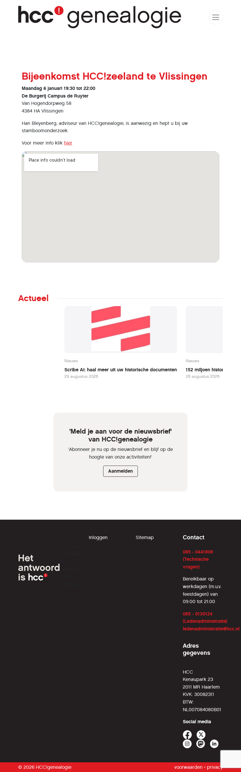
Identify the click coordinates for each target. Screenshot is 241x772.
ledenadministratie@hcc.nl (211, 629)
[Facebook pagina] (187, 734)
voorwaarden (188, 767)
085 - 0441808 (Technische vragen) (198, 559)
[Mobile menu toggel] (216, 17)
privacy (215, 767)
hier (68, 143)
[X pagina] (201, 734)
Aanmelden (120, 471)
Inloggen (98, 537)
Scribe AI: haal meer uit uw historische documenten (120, 369)
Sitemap (145, 537)
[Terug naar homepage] (100, 17)
